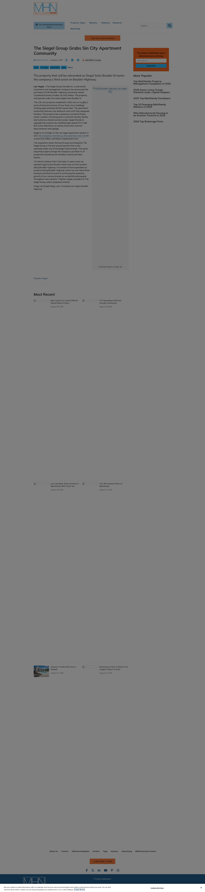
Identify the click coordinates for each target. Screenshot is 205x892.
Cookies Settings (157, 888)
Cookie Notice (79, 889)
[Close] (201, 887)
